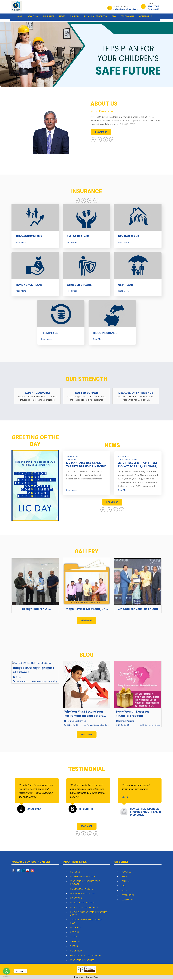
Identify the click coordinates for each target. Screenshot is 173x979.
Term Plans (49, 333)
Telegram (75, 936)
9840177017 (153, 6)
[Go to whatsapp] (6, 971)
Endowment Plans (29, 236)
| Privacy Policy (91, 976)
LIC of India (76, 950)
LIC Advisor (76, 898)
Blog (124, 890)
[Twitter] (19, 870)
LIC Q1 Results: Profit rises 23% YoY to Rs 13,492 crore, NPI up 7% (137, 466)
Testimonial (127, 16)
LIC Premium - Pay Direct (82, 876)
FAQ (114, 16)
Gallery (74, 16)
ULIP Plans (126, 284)
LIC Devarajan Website (81, 888)
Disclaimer (79, 976)
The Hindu (71, 459)
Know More (101, 132)
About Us (32, 16)
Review (125, 796)
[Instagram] (32, 870)
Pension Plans (128, 236)
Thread (74, 946)
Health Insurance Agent (83, 893)
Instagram (75, 927)
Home (20, 16)
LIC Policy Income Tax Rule (84, 907)
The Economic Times (127, 459)
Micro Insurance (105, 333)
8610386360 (153, 9)
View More (86, 620)
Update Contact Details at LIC (86, 955)
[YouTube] (28, 870)
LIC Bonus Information (82, 902)
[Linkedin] (23, 870)
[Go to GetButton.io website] (6, 976)
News (62, 16)
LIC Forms (75, 871)
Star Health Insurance (82, 960)
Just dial (74, 932)
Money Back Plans (29, 284)
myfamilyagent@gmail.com (125, 9)
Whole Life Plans (79, 284)
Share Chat (76, 941)
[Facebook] (14, 870)
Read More (21, 242)
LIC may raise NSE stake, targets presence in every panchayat (86, 466)
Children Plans (78, 236)
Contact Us (145, 16)
